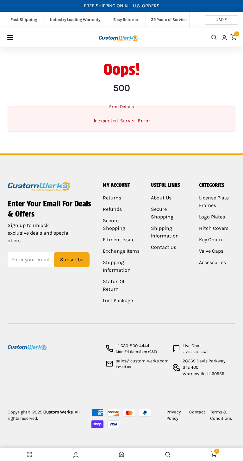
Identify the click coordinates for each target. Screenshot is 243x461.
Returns (112, 198)
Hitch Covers (213, 228)
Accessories (212, 262)
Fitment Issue (118, 240)
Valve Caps (211, 251)
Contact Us (163, 247)
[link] (224, 37)
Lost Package (118, 300)
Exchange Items (121, 251)
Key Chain (210, 240)
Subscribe (71, 259)
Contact (197, 412)
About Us (161, 198)
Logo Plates (212, 217)
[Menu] (16, 37)
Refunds (112, 209)
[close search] (214, 37)
